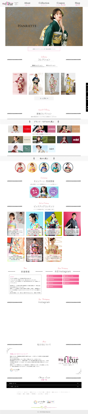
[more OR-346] (36, 95)
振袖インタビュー (55, 392)
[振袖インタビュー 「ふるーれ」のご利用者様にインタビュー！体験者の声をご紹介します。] (53, 261)
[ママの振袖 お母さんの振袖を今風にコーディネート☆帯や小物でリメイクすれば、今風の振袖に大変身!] (15, 235)
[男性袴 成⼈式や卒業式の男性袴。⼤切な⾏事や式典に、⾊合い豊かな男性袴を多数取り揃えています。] (72, 235)
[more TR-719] (68, 95)
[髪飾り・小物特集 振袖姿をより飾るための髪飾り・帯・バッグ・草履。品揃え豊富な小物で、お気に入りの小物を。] (34, 235)
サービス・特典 (41, 392)
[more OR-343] (20, 95)
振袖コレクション (37, 65)
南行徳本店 (51, 279)
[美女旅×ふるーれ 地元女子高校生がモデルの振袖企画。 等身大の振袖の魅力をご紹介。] (34, 261)
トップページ (19, 392)
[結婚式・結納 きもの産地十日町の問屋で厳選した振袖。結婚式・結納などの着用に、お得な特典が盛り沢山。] (15, 261)
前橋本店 (67, 283)
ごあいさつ (26, 392)
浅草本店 (51, 276)
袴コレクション (50, 65)
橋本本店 (51, 283)
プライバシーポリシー (65, 392)
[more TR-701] (52, 95)
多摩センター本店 (69, 276)
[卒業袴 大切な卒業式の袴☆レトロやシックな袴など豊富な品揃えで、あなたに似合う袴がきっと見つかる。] (53, 235)
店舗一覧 (48, 392)
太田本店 (51, 286)
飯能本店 (67, 279)
